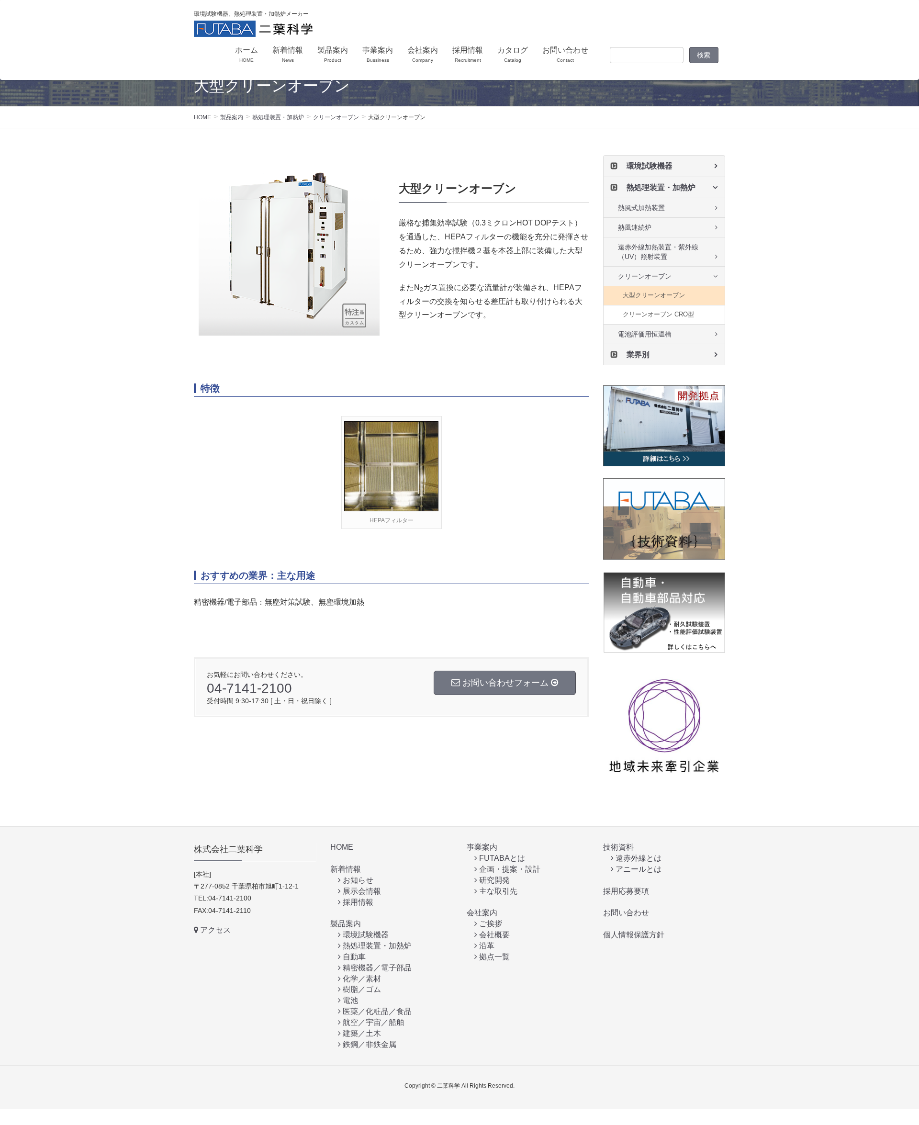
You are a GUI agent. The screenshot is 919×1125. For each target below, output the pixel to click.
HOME (341, 847)
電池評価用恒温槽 (645, 334)
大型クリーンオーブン (654, 295)
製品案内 (345, 924)
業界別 (638, 354)
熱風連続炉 (634, 227)
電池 (349, 1000)
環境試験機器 (649, 166)
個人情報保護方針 (633, 935)
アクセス (214, 930)
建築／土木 (361, 1033)
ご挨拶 (489, 924)
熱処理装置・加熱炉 (661, 187)
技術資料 (618, 847)
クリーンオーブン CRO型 (658, 314)
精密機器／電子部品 (376, 968)
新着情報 (345, 869)
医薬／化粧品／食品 (376, 1011)
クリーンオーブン (645, 276)
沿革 (485, 946)
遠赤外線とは (637, 858)
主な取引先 (497, 891)
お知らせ (357, 880)
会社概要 (493, 935)
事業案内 (482, 847)
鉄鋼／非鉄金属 (368, 1044)
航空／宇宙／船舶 (372, 1022)
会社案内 (482, 913)
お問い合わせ (626, 913)
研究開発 (493, 880)
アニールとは (637, 869)
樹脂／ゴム (361, 989)
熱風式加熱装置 (641, 208)
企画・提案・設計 (508, 869)
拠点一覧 (493, 957)
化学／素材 (361, 979)
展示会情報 (361, 891)
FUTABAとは (501, 858)
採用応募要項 (626, 891)
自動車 (353, 957)
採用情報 (357, 902)
